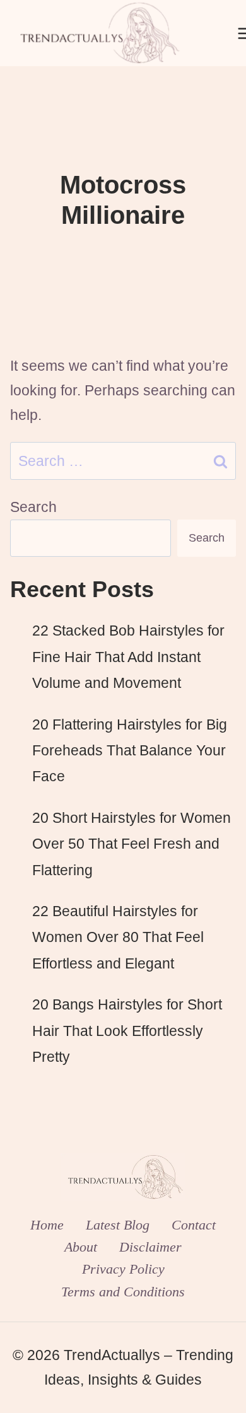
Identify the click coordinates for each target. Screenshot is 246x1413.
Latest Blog (117, 1225)
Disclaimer (150, 1247)
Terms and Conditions (123, 1292)
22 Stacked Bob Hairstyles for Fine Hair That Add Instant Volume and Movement (128, 656)
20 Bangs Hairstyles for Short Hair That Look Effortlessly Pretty (127, 1030)
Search (33, 507)
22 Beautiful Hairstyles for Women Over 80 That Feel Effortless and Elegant (118, 937)
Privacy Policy (123, 1269)
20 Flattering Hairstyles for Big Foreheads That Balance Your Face (129, 750)
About (80, 1247)
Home (47, 1225)
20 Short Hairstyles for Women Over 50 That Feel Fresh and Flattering (131, 844)
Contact (194, 1225)
